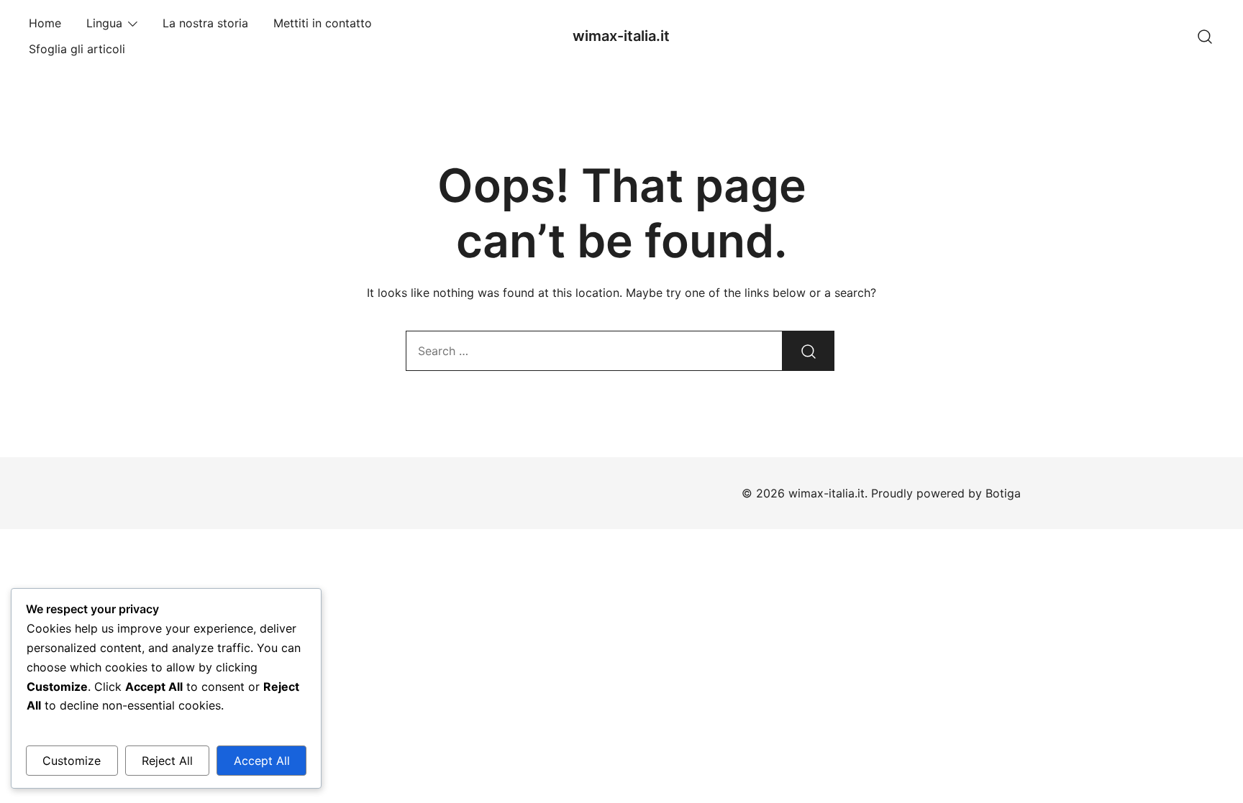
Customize (71, 760)
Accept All (262, 760)
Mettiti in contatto (322, 23)
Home (45, 23)
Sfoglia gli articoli (77, 49)
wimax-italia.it (621, 36)
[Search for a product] (1205, 35)
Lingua (104, 23)
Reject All (167, 760)
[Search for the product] (808, 351)
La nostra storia (205, 23)
